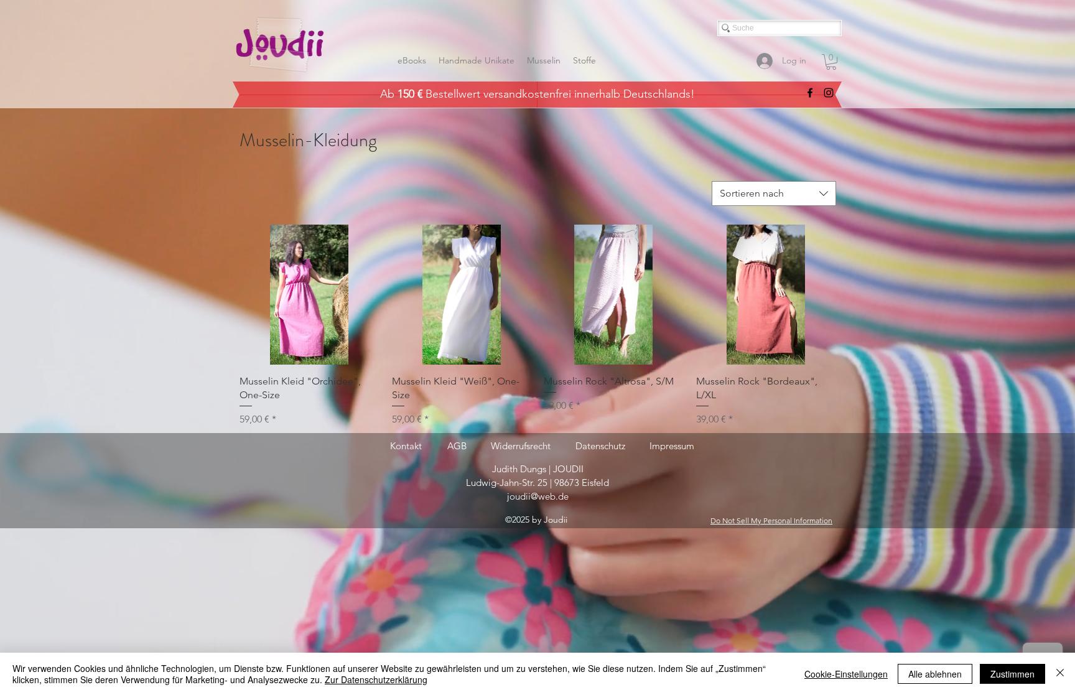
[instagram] (828, 92)
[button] (831, 62)
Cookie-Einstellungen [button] (846, 674)
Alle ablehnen (935, 674)
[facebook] (810, 92)
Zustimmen (1012, 674)
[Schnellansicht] (309, 295)
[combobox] (774, 193)
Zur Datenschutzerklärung (376, 679)
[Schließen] (1060, 674)
